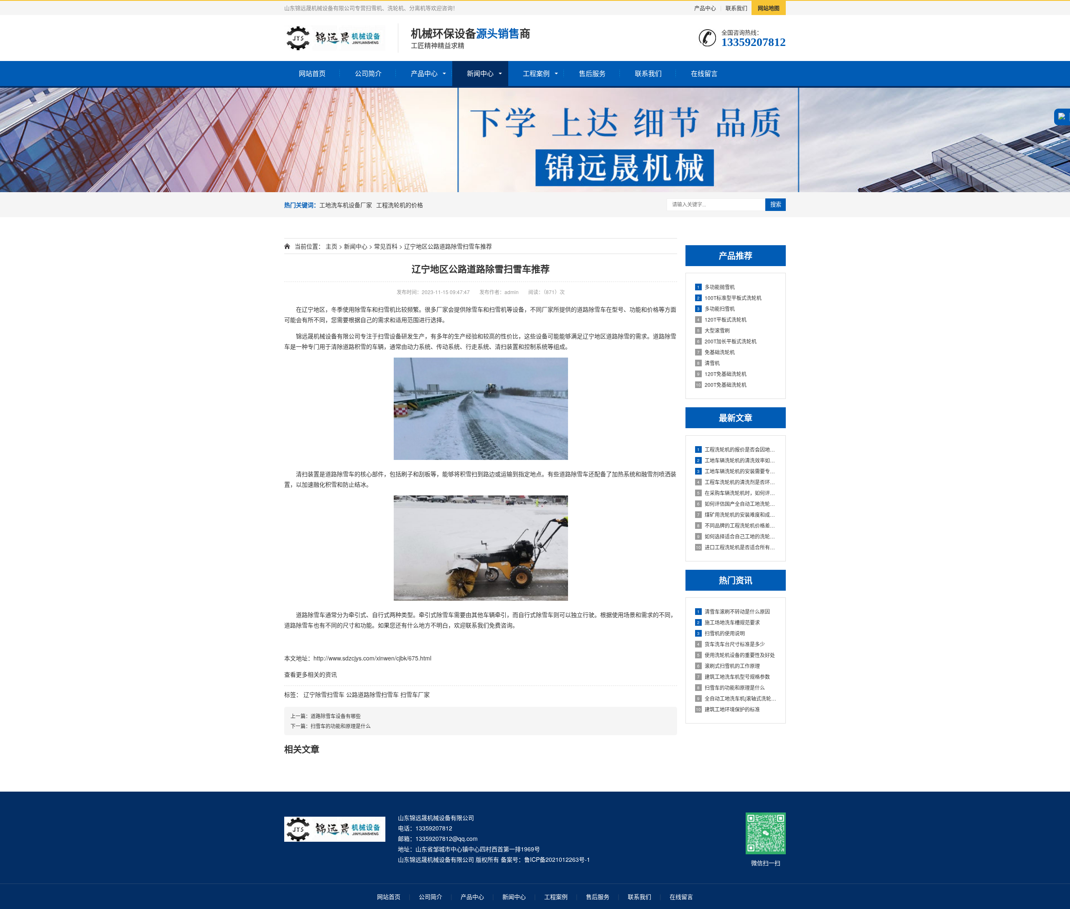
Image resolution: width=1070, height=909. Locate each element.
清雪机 (708, 362)
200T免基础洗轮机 (721, 384)
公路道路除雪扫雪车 (372, 694)
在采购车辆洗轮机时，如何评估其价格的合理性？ (737, 492)
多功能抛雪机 (716, 286)
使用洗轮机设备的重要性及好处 (736, 654)
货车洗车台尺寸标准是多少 (731, 643)
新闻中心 (480, 73)
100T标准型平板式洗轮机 (729, 297)
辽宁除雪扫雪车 (323, 694)
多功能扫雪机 (716, 308)
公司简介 (368, 73)
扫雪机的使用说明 (721, 633)
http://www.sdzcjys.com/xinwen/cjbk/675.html (372, 658)
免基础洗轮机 (716, 351)
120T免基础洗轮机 (721, 373)
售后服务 (592, 73)
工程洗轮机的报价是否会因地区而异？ (737, 449)
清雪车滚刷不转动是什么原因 (733, 611)
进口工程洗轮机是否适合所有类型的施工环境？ (736, 547)
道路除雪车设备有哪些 (336, 715)
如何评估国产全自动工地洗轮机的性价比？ (737, 503)
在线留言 (704, 73)
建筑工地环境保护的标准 (728, 709)
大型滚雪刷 (713, 330)
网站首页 (312, 73)
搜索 (775, 204)
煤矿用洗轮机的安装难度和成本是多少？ (737, 514)
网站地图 (769, 8)
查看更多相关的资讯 (310, 674)
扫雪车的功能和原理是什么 (731, 687)
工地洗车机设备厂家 (345, 205)
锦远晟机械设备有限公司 (328, 336)
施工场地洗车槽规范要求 (728, 622)
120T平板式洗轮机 (721, 319)
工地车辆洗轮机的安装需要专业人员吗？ (737, 471)
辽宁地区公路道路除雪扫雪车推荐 (481, 268)
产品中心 (705, 8)
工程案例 (536, 73)
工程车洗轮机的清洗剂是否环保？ (737, 481)
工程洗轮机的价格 (399, 205)
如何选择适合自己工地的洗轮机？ (737, 536)
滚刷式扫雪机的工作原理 (728, 665)
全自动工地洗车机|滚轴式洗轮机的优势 (737, 698)
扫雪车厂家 (415, 694)
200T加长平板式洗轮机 (727, 341)
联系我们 (736, 8)
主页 (331, 246)
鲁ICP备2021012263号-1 (557, 859)
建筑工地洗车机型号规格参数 (733, 676)
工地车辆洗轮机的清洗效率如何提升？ (737, 460)
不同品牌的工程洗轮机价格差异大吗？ (737, 525)
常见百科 (385, 246)
